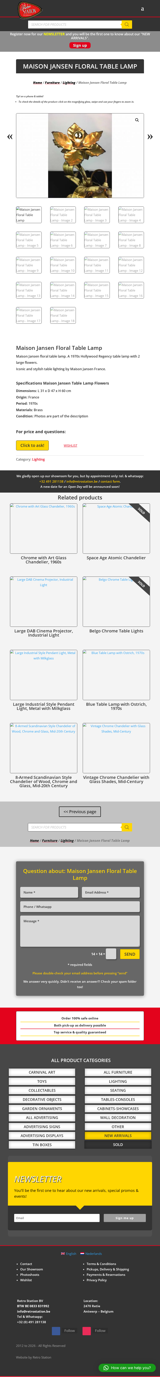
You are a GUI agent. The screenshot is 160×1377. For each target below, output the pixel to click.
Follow (69, 1330)
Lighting (69, 82)
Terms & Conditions (101, 1264)
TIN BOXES (42, 1144)
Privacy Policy (97, 1280)
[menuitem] (68, 1253)
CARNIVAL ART (42, 1072)
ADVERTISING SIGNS (42, 1126)
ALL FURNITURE (118, 1072)
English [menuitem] (71, 1254)
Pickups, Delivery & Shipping (108, 1269)
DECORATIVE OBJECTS (42, 1099)
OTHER (118, 1126)
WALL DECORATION (118, 1117)
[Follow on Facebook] (56, 1331)
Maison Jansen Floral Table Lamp (102, 874)
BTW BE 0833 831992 (33, 1306)
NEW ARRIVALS (118, 1135)
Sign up (80, 45)
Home (37, 82)
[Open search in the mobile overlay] (80, 24)
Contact (26, 1264)
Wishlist (26, 1280)
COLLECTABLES (42, 1090)
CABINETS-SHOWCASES (118, 1108)
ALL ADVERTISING (42, 1117)
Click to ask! (32, 445)
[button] (137, 120)
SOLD (118, 1144)
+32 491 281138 (51, 481)
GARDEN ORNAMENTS (42, 1108)
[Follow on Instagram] (86, 1331)
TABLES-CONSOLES (118, 1099)
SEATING (118, 1090)
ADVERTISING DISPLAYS (42, 1135)
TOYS (42, 1081)
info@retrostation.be (82, 481)
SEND (129, 954)
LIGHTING (118, 1081)
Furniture (52, 82)
